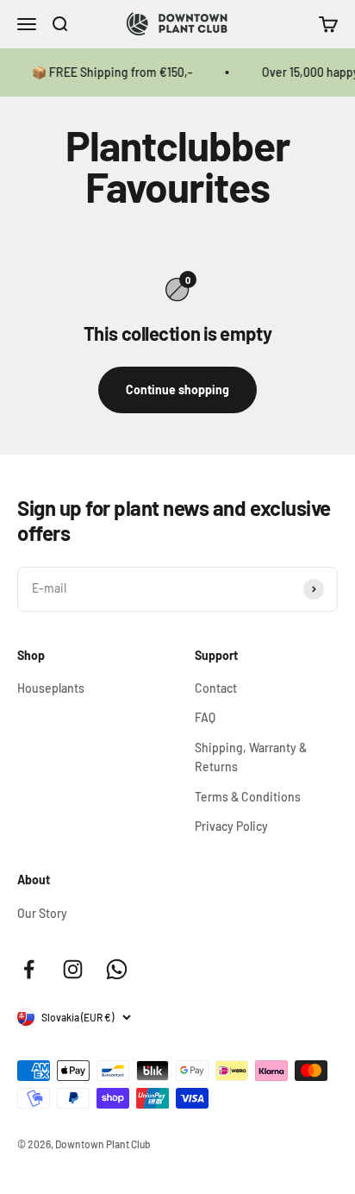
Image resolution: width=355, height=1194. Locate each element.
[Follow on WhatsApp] (116, 969)
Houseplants (50, 688)
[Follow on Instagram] (72, 969)
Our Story (42, 913)
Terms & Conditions (248, 796)
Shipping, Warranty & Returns (251, 757)
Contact (216, 688)
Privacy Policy (231, 826)
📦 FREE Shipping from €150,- (109, 72)
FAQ (205, 717)
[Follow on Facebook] (28, 969)
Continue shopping (177, 389)
